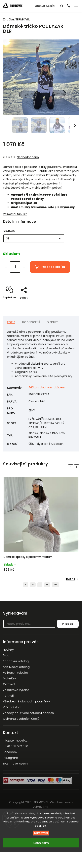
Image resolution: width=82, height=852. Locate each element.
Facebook (10, 752)
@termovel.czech (15, 764)
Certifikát (9, 684)
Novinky (8, 650)
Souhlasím (41, 843)
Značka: (16, 19)
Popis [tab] (11, 322)
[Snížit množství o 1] (6, 267)
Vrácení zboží (12, 707)
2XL (55, 584)
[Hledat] (62, 6)
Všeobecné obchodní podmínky (26, 701)
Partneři (8, 696)
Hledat (67, 624)
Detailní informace (19, 221)
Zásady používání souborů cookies (28, 713)
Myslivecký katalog (16, 667)
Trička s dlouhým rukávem (46, 387)
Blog (6, 655)
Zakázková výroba (16, 690)
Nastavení (41, 833)
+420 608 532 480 (15, 746)
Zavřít (69, 304)
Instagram (10, 758)
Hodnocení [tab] (31, 322)
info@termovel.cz (15, 740)
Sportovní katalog (16, 661)
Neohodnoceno (28, 157)
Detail (70, 579)
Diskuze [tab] (52, 322)
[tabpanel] (41, 533)
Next (77, 467)
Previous (71, 467)
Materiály (9, 678)
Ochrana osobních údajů (21, 719)
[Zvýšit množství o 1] (24, 267)
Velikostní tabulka (15, 214)
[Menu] (76, 6)
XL (47, 584)
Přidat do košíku (53, 267)
